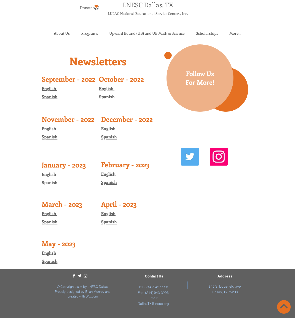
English (108, 174)
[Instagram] (219, 157)
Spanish (49, 96)
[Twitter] (190, 157)
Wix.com (92, 296)
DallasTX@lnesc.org (153, 303)
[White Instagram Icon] (85, 275)
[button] (61, 33)
